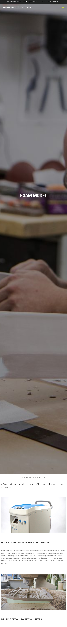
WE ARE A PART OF (32, 2)
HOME (23, 477)
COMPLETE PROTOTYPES (32, 477)
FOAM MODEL (42, 477)
